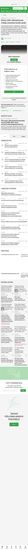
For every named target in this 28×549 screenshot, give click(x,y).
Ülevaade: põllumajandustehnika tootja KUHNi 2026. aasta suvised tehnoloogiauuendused (13, 122)
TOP (2, 311)
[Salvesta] (26, 143)
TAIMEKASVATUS (4, 18)
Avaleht (3, 11)
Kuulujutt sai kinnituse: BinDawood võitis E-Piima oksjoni (7, 360)
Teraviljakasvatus (17, 110)
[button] (11, 390)
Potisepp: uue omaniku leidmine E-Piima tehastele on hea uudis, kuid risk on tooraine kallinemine (10, 236)
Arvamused (14, 11)
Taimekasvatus (4, 110)
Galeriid (20, 11)
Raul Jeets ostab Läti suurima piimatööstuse (20, 298)
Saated (6, 171)
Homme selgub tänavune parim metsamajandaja (14, 221)
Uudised (7, 143)
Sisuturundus (7, 118)
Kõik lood (8, 11)
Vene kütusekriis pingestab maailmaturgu (12, 200)
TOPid (24, 11)
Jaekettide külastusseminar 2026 (10, 273)
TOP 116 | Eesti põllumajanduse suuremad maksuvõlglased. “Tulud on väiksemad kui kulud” (7, 318)
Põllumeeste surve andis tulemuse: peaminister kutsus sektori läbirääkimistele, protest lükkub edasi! (11, 214)
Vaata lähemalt (6, 98)
